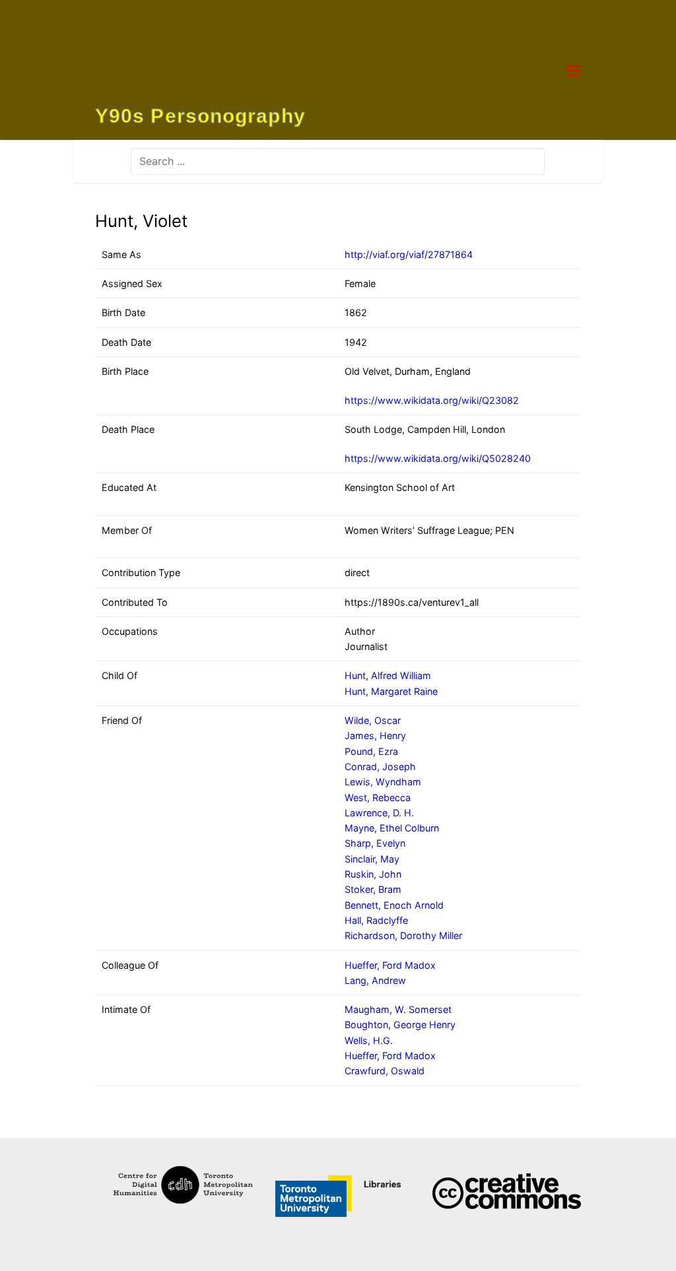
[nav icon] (573, 70)
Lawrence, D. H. (379, 812)
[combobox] (337, 161)
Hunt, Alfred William (388, 675)
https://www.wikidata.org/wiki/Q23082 (432, 400)
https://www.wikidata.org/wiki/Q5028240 (438, 458)
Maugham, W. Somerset (398, 1009)
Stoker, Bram (373, 889)
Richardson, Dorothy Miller (403, 935)
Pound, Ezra (371, 751)
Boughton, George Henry (400, 1024)
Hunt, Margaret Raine (391, 691)
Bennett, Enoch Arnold (394, 905)
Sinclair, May (372, 858)
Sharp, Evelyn (375, 843)
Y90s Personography (200, 116)
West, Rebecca (378, 797)
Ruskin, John (373, 874)
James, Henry (375, 735)
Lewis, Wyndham (383, 781)
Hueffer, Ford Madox (390, 965)
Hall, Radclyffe (376, 920)
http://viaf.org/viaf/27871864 (409, 254)
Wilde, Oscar (373, 720)
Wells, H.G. (369, 1040)
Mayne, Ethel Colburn (392, 827)
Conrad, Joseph (380, 766)
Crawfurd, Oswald (384, 1070)
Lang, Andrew (375, 980)
